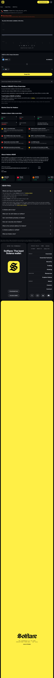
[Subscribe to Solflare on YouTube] (37, 295)
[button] (27, 16)
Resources (48, 273)
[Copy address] (28, 168)
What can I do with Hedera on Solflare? (14, 213)
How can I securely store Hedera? (12, 221)
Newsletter (46, 248)
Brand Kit (39, 248)
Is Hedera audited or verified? (11, 230)
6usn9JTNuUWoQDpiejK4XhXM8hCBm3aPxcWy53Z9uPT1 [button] (11, 12)
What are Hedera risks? (9, 234)
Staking (49, 269)
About (50, 281)
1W (24, 45)
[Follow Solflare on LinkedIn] (43, 295)
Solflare (33, 98)
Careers (49, 285)
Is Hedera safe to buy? (9, 209)
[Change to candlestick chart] (34, 45)
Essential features (46, 257)
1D (21, 45)
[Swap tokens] (27, 64)
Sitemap (33, 248)
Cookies (47, 246)
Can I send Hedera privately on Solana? (14, 217)
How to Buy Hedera (22, 205)
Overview (49, 253)
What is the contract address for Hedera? (14, 226)
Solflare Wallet (28, 193)
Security (49, 261)
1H (19, 45)
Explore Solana (47, 277)
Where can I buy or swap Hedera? (12, 191)
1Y (28, 45)
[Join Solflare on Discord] (48, 295)
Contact (49, 289)
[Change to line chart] (32, 45)
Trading (49, 265)
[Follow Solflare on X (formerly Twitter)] (32, 295)
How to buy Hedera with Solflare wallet (11, 81)
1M (26, 45)
